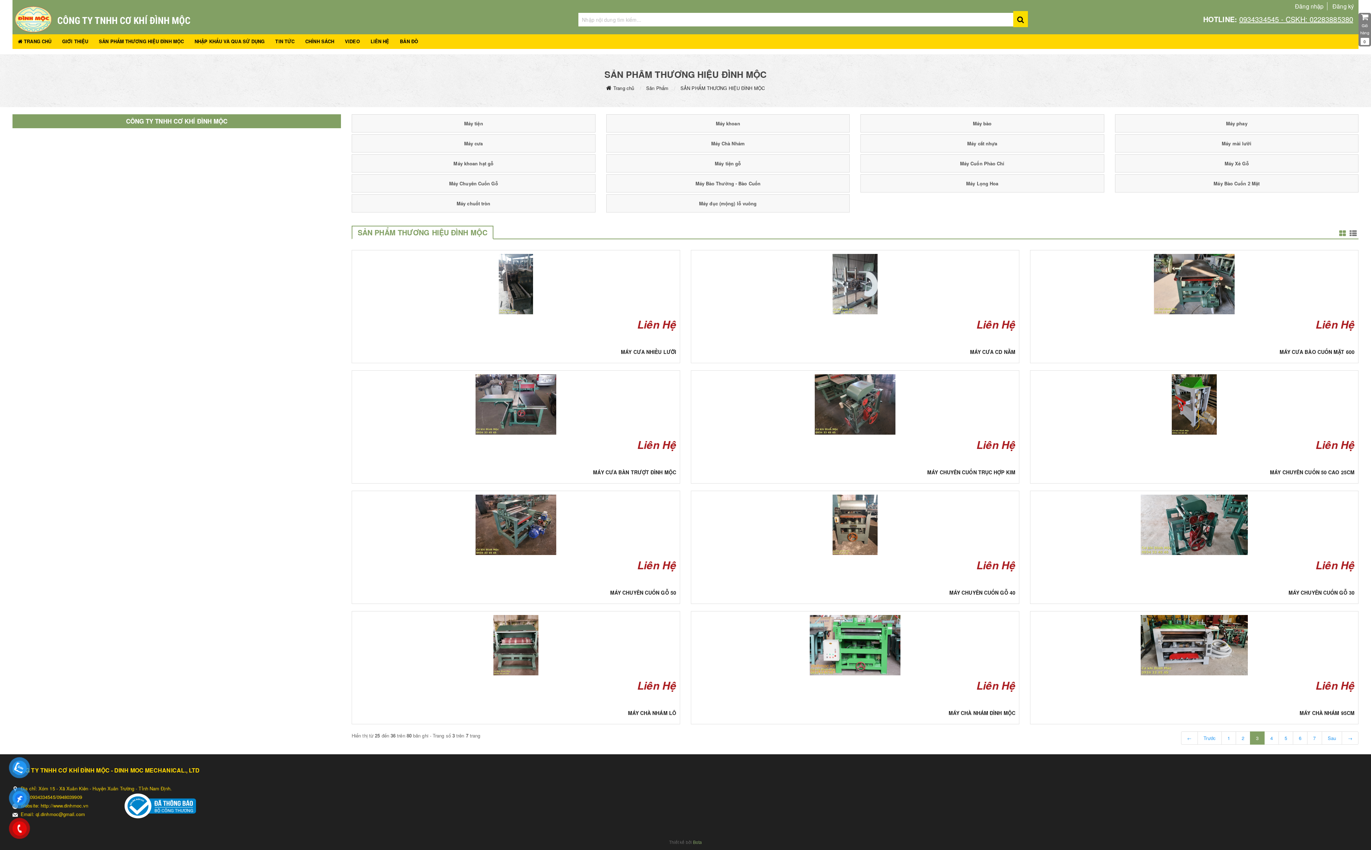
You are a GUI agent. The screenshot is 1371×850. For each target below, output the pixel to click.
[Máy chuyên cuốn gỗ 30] (1194, 525)
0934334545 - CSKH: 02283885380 (1296, 19)
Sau (1332, 738)
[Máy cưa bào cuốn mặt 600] (1194, 284)
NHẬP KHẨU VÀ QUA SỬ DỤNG (230, 41)
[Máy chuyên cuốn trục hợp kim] (855, 404)
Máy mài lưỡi (1236, 143)
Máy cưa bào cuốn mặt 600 (1317, 351)
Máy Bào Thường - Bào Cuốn (728, 183)
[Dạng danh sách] (1342, 233)
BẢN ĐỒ (409, 41)
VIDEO (352, 41)
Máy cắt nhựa (982, 143)
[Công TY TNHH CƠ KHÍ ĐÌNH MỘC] (289, 19)
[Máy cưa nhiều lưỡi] (516, 284)
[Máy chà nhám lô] (516, 645)
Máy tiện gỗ (728, 163)
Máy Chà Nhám (728, 143)
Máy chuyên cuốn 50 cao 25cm (1312, 472)
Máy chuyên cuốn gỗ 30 (1322, 592)
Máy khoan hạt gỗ (473, 163)
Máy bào (982, 123)
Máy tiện (473, 123)
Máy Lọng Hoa (982, 183)
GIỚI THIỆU (75, 41)
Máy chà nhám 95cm (1327, 712)
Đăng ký (1343, 6)
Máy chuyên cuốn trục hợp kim (971, 472)
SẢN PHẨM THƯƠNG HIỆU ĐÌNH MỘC (141, 41)
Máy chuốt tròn (473, 203)
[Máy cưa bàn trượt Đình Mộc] (516, 404)
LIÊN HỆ (380, 41)
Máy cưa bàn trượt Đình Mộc (634, 472)
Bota (697, 842)
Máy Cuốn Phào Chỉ (982, 163)
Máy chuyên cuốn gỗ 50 (643, 592)
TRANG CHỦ (36, 41)
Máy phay (1236, 123)
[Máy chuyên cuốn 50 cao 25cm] (1194, 404)
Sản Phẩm (657, 88)
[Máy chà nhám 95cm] (1194, 645)
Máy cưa (473, 143)
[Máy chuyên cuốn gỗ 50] (516, 525)
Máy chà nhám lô (652, 712)
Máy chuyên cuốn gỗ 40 (982, 592)
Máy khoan (728, 123)
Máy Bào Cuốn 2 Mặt (1237, 183)
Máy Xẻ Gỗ (1237, 163)
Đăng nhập (1309, 6)
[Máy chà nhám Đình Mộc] (855, 645)
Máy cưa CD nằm (992, 351)
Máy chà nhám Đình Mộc (982, 712)
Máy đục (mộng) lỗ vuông (728, 203)
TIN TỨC (285, 41)
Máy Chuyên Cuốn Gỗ (473, 183)
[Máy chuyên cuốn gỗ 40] (855, 525)
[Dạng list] (1353, 233)
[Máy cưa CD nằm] (855, 284)
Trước (1210, 738)
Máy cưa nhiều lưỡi (648, 351)
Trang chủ (623, 88)
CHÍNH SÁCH (319, 41)
